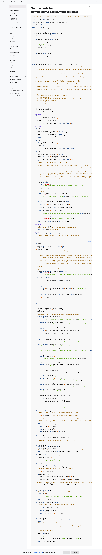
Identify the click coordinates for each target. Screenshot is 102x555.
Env (11, 33)
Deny (66, 552)
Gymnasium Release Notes (17, 90)
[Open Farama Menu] (97, 2)
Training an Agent (14, 15)
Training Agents (14, 76)
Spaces (12, 38)
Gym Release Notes (15, 93)
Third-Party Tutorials (15, 79)
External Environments (16, 67)
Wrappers (12, 41)
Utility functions (14, 46)
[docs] (89, 63)
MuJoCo (12, 62)
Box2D (12, 57)
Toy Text (12, 60)
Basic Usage (13, 13)
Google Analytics (38, 552)
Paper (11, 88)
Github (12, 85)
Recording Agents (14, 22)
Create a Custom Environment (14, 19)
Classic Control (14, 55)
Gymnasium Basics (15, 74)
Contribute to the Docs (16, 95)
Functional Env (14, 48)
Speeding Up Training (15, 24)
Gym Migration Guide (15, 27)
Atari (11, 65)
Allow (75, 552)
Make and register (15, 36)
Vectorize (12, 43)
